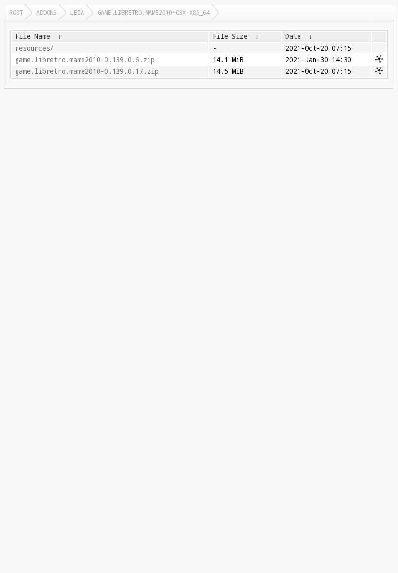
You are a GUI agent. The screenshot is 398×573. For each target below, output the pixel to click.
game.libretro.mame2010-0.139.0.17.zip (87, 71)
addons (46, 12)
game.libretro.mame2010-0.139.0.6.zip (85, 59)
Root (16, 12)
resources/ (34, 48)
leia (77, 12)
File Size (230, 36)
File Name (32, 36)
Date (293, 36)
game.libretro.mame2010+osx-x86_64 (154, 12)
